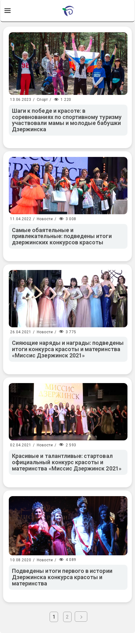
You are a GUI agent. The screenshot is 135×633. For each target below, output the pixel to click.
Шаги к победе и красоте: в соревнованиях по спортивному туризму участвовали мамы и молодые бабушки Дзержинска (67, 119)
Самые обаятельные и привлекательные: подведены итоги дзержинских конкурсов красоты (62, 236)
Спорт (42, 99)
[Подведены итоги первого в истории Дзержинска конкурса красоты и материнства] (68, 525)
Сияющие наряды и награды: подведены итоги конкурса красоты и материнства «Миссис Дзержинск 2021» (68, 349)
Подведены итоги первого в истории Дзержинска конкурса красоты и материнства (62, 577)
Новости (45, 219)
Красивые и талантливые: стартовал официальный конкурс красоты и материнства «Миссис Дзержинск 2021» (67, 462)
